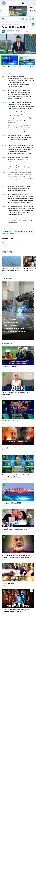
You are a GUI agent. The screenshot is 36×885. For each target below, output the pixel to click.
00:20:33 (4, 145)
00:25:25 (4, 157)
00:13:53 (4, 102)
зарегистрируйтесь (9, 233)
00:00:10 (4, 76)
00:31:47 (4, 186)
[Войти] (30, 19)
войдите (26, 231)
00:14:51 (4, 112)
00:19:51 (4, 135)
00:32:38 (4, 194)
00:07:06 (4, 90)
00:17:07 (4, 125)
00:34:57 (4, 218)
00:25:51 (4, 165)
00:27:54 (4, 172)
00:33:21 (4, 206)
